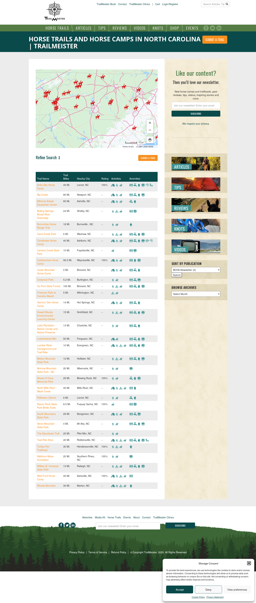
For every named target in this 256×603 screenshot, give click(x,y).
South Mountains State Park (46, 415)
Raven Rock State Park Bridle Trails (47, 405)
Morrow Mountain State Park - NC (46, 370)
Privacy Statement (215, 596)
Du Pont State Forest (48, 286)
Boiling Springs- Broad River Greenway (45, 214)
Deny (208, 589)
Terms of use (128, 147)
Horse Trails (57, 28)
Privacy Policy (76, 552)
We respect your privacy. (196, 123)
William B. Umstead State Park (48, 467)
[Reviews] (196, 204)
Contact (122, 4)
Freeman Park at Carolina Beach (46, 294)
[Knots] (196, 225)
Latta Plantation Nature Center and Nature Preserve (47, 329)
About (136, 517)
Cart (157, 4)
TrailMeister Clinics (139, 4)
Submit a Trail (214, 39)
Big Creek (42, 194)
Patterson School (46, 397)
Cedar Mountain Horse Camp (46, 271)
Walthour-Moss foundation (45, 457)
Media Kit (100, 517)
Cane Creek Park (46, 234)
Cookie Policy (198, 596)
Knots (158, 28)
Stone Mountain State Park (46, 425)
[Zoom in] (149, 122)
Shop (174, 28)
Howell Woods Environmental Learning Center (46, 315)
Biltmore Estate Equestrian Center (47, 202)
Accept (180, 589)
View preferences (237, 589)
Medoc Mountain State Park (46, 360)
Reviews (120, 28)
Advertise (87, 517)
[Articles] (196, 163)
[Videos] (196, 246)
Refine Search (47, 157)
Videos (140, 28)
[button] (249, 563)
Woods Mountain (46, 485)
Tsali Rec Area (45, 440)
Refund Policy (118, 552)
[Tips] (196, 184)
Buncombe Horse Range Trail (46, 225)
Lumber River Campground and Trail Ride (46, 348)
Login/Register (170, 4)
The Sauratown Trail (48, 433)
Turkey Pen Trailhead (43, 448)
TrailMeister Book (106, 4)
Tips (102, 28)
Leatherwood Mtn (46, 338)
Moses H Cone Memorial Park (45, 379)
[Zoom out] (149, 130)
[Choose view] (149, 139)
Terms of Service (97, 552)
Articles (83, 28)
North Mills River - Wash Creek (47, 389)
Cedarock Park (45, 279)
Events (192, 28)
